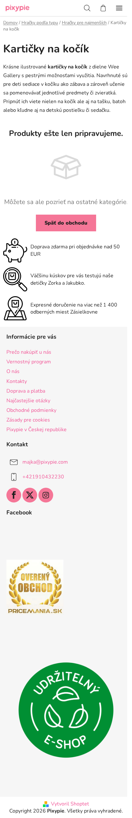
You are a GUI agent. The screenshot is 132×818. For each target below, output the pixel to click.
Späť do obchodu (66, 223)
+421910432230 (43, 476)
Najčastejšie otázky (28, 400)
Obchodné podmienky (31, 410)
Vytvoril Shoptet (70, 803)
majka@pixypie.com (45, 462)
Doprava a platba (25, 391)
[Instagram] (45, 495)
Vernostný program (28, 361)
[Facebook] (13, 495)
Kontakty (16, 381)
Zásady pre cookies (28, 419)
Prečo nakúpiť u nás (28, 352)
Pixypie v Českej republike (36, 429)
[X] (29, 495)
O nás (13, 371)
